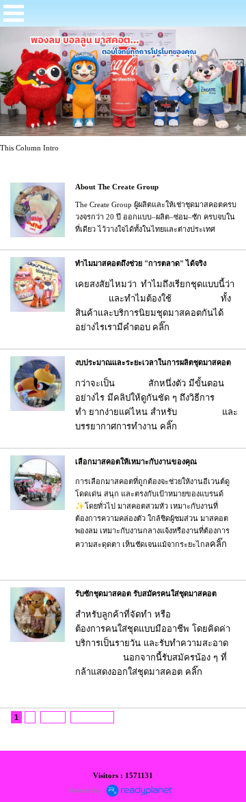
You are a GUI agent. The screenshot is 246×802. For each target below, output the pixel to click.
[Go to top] (221, 717)
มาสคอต (92, 298)
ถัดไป (53, 717)
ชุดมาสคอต (194, 298)
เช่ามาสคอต (194, 614)
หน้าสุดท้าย (92, 717)
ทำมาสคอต (202, 426)
